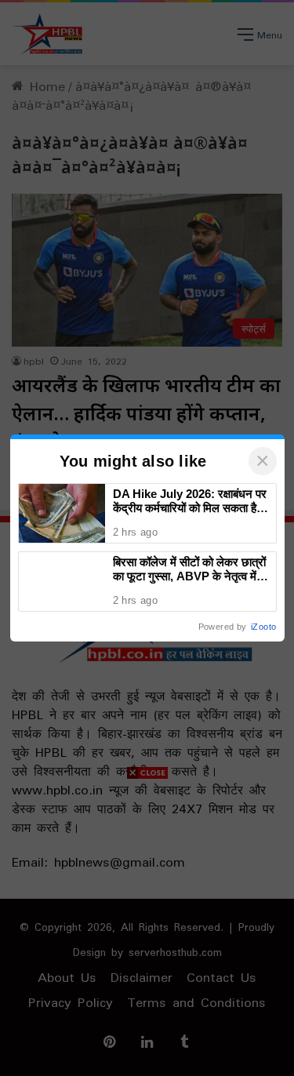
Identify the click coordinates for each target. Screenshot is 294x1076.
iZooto (263, 626)
